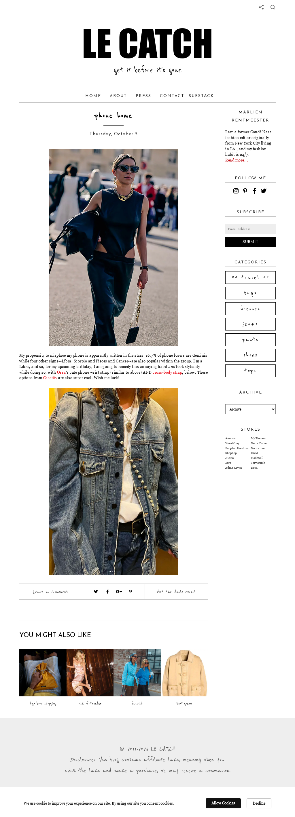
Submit (250, 242)
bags (250, 293)
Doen (254, 468)
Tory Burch (258, 463)
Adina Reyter (233, 468)
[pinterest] (246, 191)
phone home (113, 115)
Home (93, 96)
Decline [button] (259, 803)
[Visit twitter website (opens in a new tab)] (96, 591)
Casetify (50, 377)
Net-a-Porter (259, 443)
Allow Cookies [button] (223, 803)
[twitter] (264, 191)
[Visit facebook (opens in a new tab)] (107, 591)
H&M (254, 453)
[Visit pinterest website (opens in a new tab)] (40, 161)
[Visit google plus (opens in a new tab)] (119, 591)
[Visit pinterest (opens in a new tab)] (130, 591)
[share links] (261, 7)
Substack (201, 96)
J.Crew (229, 458)
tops (250, 370)
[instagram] (236, 191)
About (118, 96)
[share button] (273, 7)
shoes (250, 355)
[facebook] (255, 191)
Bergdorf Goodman (237, 448)
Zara (228, 463)
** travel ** (251, 277)
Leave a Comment (50, 592)
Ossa (61, 372)
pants (251, 339)
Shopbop (231, 453)
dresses (250, 308)
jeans (250, 324)
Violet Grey (232, 443)
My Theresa (258, 438)
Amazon (230, 438)
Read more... (236, 160)
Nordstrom (258, 448)
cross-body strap (167, 372)
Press (143, 96)
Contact (172, 96)
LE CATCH (147, 43)
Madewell (257, 458)
